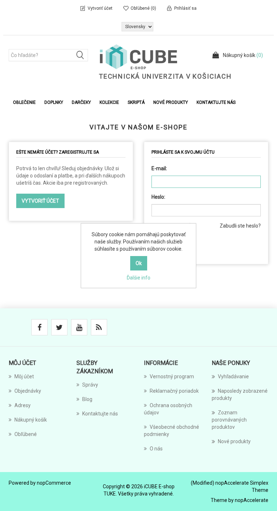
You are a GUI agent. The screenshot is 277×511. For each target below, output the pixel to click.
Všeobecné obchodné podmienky (171, 430)
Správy (90, 385)
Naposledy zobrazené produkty (240, 394)
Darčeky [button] (81, 102)
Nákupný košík (30, 420)
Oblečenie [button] (24, 102)
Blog (87, 399)
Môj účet (24, 376)
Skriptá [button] (136, 102)
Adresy (22, 405)
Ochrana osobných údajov (168, 408)
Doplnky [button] (53, 102)
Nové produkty (170, 102)
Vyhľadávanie (233, 376)
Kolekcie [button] (109, 102)
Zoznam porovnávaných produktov (229, 420)
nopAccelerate (251, 500)
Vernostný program (172, 376)
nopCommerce (54, 483)
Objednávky (27, 391)
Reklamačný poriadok (174, 391)
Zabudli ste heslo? (240, 226)
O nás (156, 448)
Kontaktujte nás (216, 102)
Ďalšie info (138, 278)
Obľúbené (25, 434)
